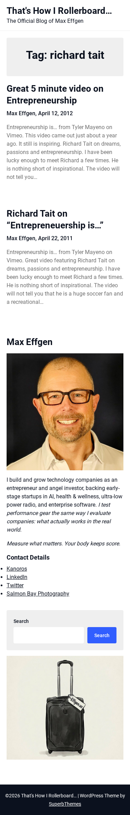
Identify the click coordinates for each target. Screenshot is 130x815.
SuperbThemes (65, 804)
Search (21, 621)
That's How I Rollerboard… (59, 11)
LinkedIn (17, 577)
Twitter (15, 585)
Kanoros (17, 568)
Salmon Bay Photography (38, 593)
